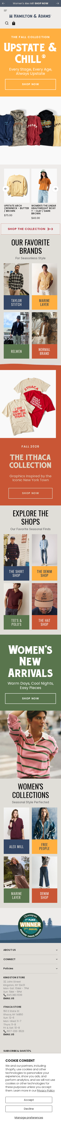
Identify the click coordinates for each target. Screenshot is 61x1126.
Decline (29, 1109)
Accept (29, 1100)
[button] (5, 10)
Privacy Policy (46, 1091)
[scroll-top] (54, 1119)
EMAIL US (8, 998)
